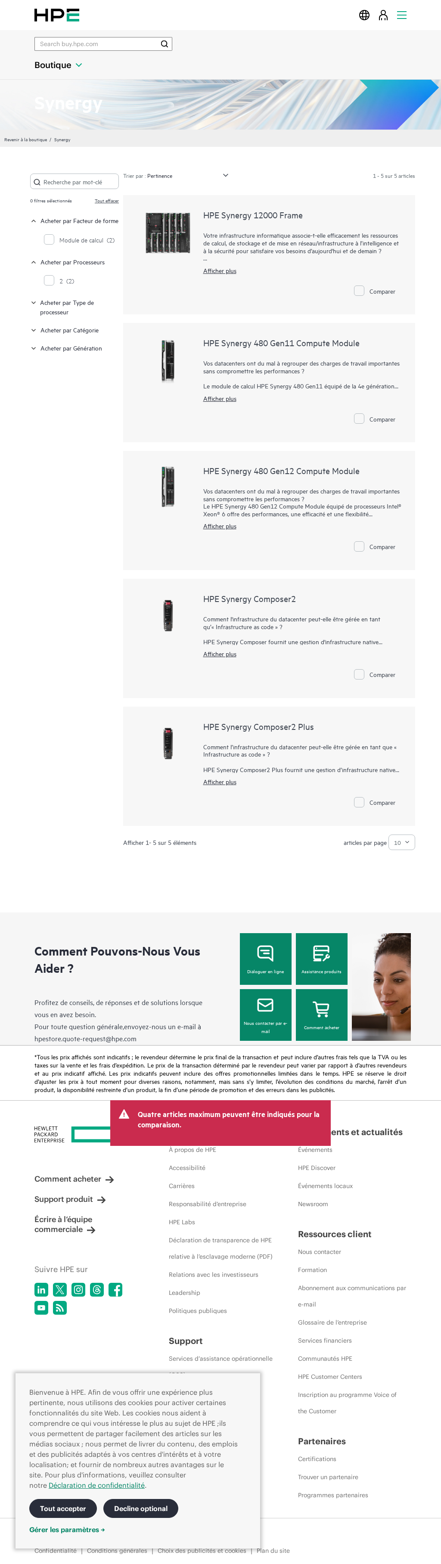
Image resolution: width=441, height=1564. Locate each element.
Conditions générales (117, 1551)
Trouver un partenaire (328, 1477)
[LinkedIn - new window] (41, 1290)
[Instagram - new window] (78, 1290)
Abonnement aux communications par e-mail (352, 1296)
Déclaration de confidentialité (97, 1485)
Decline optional (141, 1508)
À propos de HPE (192, 1150)
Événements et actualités (350, 1131)
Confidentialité (55, 1551)
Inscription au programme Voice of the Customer (347, 1403)
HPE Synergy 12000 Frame (253, 214)
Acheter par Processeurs (72, 262)
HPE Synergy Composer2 (249, 598)
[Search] (164, 44)
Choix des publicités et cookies (202, 1551)
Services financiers (325, 1340)
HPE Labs (182, 1222)
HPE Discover (316, 1168)
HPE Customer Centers (330, 1377)
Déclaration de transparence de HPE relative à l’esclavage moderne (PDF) (221, 1248)
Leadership (184, 1293)
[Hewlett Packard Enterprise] (56, 15)
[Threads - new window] (97, 1290)
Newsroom (313, 1204)
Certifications (317, 1459)
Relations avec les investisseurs (213, 1275)
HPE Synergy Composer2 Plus (258, 726)
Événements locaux (325, 1186)
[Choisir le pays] (364, 15)
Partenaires (322, 1441)
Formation (312, 1270)
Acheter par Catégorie (69, 330)
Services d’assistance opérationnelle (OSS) (221, 1367)
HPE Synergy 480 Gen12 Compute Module (281, 470)
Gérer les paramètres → (67, 1529)
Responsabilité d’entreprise (207, 1204)
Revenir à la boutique (25, 139)
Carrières (182, 1186)
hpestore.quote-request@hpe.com (85, 1038)
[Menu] (402, 15)
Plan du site (273, 1551)
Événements (315, 1150)
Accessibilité (187, 1168)
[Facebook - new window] (115, 1290)
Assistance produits (321, 971)
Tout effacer (107, 200)
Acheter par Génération (71, 348)
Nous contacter (319, 1252)
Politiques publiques (198, 1311)
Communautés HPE (325, 1358)
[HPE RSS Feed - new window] (60, 1308)
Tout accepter (63, 1508)
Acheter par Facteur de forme (79, 220)
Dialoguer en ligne (265, 971)
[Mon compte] (383, 15)
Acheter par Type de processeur (67, 307)
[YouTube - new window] (41, 1308)
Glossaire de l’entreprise (332, 1322)
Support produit (63, 1199)
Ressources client (335, 1234)
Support (186, 1340)
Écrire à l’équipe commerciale (63, 1224)
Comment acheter (321, 1027)
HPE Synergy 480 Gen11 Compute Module (281, 342)
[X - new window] (60, 1290)
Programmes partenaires (333, 1495)
